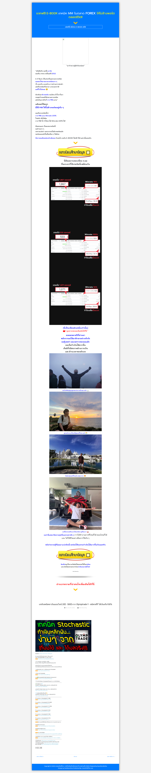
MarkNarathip (68, 768)
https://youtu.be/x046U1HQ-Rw (41, 695)
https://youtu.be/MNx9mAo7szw (44, 715)
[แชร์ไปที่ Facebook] (41, 748)
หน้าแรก (75, 756)
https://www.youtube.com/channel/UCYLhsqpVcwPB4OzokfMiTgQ (48, 733)
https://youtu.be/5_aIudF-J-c (43, 719)
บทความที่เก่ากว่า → (111, 756)
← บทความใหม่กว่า (40, 756)
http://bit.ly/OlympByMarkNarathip (45, 678)
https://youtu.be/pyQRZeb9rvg (44, 703)
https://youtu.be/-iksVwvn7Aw (41, 690)
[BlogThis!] (38, 748)
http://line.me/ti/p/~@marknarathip (51, 743)
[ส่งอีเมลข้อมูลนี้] (36, 748)
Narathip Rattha (102, 766)
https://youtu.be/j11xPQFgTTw (46, 653)
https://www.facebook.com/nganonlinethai (46, 729)
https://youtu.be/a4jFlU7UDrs (44, 670)
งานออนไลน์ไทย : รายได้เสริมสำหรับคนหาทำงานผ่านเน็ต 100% (72, 766)
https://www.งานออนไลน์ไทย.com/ (48, 740)
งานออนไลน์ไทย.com (87, 768)
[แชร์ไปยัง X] (39, 748)
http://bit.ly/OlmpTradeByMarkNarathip (46, 658)
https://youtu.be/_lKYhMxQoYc (41, 686)
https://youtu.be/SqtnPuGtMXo (44, 707)
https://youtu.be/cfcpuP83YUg (44, 674)
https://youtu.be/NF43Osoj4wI (44, 711)
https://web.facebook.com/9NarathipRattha (46, 726)
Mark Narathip (83, 607)
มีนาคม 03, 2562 (70, 607)
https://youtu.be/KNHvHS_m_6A (44, 699)
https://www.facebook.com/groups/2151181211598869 (49, 737)
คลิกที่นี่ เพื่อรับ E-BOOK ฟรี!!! (75, 27)
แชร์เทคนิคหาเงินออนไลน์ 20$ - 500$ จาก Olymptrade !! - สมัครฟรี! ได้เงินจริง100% (75, 604)
